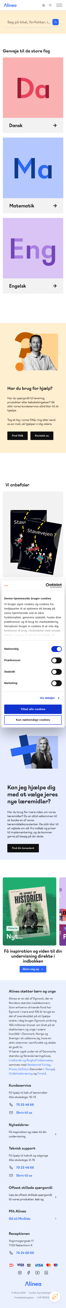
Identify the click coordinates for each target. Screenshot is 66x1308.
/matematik (33, 175)
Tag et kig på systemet (29, 933)
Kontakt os (42, 435)
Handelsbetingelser (24, 1297)
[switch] (56, 660)
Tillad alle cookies (33, 709)
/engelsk (33, 256)
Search (50, 5)
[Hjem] (10, 5)
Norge (49, 1069)
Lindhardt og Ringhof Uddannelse (30, 1060)
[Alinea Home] (33, 1284)
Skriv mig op (31, 969)
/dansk (33, 95)
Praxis (13, 1069)
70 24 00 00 (25, 1253)
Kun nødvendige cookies (33, 719)
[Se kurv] (43, 5)
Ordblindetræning (21, 1073)
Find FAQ (17, 435)
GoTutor (23, 1069)
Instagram (20, 1272)
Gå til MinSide (19, 1219)
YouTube (37, 1272)
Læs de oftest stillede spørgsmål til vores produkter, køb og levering (30, 1197)
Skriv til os (24, 1113)
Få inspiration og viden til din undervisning (28, 1134)
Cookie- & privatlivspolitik (41, 1292)
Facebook (28, 1272)
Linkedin (46, 1272)
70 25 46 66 (25, 1105)
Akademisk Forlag (38, 1065)
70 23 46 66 (25, 1168)
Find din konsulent (23, 848)
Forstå (41, 1073)
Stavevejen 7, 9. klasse (33, 534)
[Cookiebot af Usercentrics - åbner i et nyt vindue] (46, 585)
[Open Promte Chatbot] (54, 1296)
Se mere (56, 569)
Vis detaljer (47, 698)
